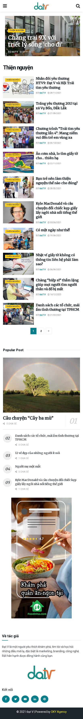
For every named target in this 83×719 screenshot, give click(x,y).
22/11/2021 (55, 163)
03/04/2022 (27, 52)
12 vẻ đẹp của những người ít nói (37, 453)
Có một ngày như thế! (53, 230)
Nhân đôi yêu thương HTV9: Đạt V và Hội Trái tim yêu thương (55, 83)
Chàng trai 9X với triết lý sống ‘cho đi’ (35, 41)
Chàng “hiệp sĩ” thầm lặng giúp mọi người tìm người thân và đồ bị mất (57, 284)
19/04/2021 (55, 235)
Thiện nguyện (16, 30)
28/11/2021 (55, 93)
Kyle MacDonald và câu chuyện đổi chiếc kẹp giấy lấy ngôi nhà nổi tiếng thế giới (45, 482)
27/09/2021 (55, 113)
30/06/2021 (55, 222)
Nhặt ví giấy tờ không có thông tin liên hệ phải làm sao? (57, 259)
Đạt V (15, 52)
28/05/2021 (55, 188)
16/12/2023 (55, 294)
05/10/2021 (55, 143)
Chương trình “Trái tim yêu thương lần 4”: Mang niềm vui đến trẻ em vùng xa (58, 133)
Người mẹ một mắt (27, 466)
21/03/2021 (55, 315)
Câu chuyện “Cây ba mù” (28, 418)
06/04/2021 (55, 269)
